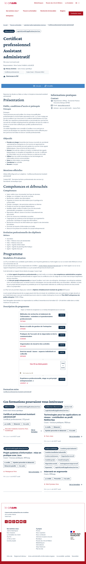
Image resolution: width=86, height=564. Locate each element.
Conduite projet (50, 460)
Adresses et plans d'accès (44, 537)
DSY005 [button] (23, 346)
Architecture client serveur (53, 407)
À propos (39, 529)
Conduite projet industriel (68, 448)
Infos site (9, 556)
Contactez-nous (76, 13)
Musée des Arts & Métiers (44, 541)
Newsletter (75, 556)
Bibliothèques (40, 543)
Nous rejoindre (40, 533)
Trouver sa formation (29, 11)
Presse (38, 531)
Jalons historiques (12, 531)
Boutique (39, 539)
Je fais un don (11, 539)
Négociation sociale (51, 463)
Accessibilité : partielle (63, 556)
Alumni (9, 537)
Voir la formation (34, 431)
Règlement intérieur (20, 556)
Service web (68, 407)
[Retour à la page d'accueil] (10, 3)
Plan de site (39, 549)
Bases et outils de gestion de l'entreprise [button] (35, 326)
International (40, 545)
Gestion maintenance (51, 456)
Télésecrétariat (9, 31)
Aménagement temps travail (69, 463)
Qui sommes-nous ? (12, 11)
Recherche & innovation (48, 11)
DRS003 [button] (23, 356)
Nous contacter (41, 535)
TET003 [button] (22, 321)
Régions (62, 11)
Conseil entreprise (63, 460)
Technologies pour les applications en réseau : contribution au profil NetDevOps (62, 417)
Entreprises (9, 16)
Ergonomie (48, 467)
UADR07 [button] (23, 383)
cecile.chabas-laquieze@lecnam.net (50, 266)
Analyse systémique (51, 448)
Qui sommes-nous (13, 529)
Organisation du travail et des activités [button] (35, 344)
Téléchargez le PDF (12, 76)
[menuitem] (39, 3)
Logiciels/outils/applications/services (35, 25)
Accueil (5, 25)
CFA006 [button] (23, 329)
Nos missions (11, 533)
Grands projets (11, 541)
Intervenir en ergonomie (55, 471)
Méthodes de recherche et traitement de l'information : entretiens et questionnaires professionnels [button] (36, 316)
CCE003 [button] (23, 339)
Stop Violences (40, 547)
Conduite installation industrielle (55, 452)
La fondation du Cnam (14, 535)
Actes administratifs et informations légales (41, 556)
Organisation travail (67, 456)
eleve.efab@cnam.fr (64, 105)
